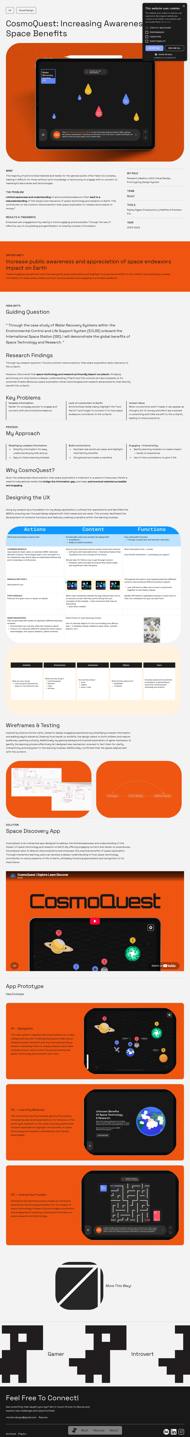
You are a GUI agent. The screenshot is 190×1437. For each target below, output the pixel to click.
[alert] (164, 32)
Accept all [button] (154, 48)
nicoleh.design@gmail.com (21, 1417)
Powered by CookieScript (165, 58)
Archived (11, 1433)
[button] (164, 54)
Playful (22, 1433)
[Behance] (166, 1432)
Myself (131, 195)
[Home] (74, 1430)
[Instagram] (181, 1432)
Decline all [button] (174, 48)
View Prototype (15, 993)
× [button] (184, 6)
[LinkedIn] (173, 1432)
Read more (166, 22)
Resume (43, 1417)
